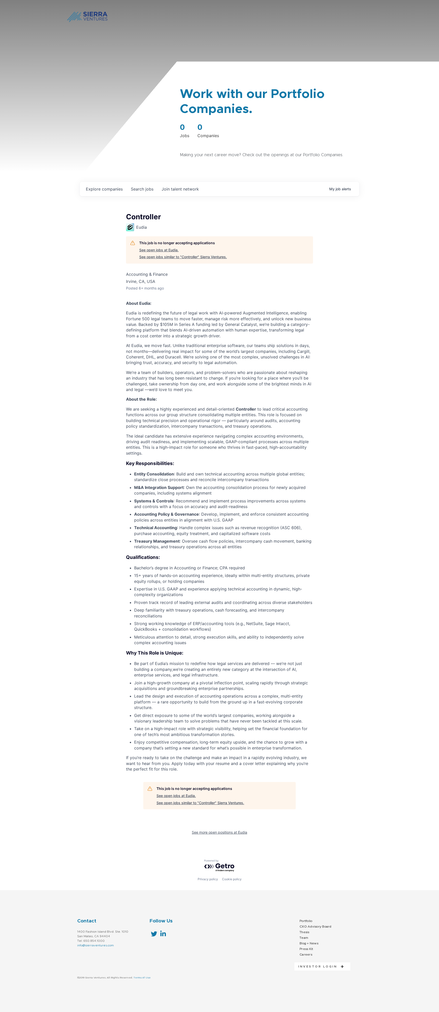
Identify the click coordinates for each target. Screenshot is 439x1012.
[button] (319, 966)
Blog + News (309, 943)
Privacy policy (208, 879)
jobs (142, 189)
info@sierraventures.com (95, 945)
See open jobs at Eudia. (159, 250)
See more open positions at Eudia (219, 832)
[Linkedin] (163, 933)
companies (104, 189)
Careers (306, 954)
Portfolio (306, 920)
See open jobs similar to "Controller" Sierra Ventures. (183, 257)
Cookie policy (232, 879)
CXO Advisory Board (316, 926)
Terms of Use (142, 977)
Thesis (304, 932)
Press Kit (306, 948)
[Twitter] (154, 933)
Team (304, 937)
